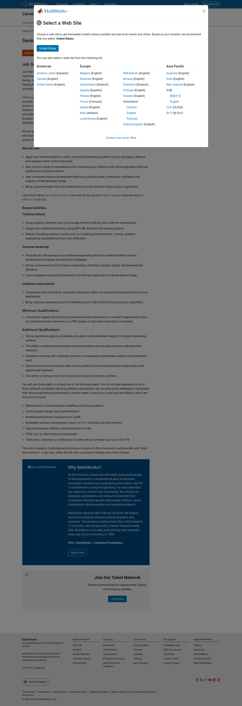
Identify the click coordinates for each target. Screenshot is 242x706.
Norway (128, 79)
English (131, 113)
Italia (83, 113)
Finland (84, 96)
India (169, 79)
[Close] (204, 11)
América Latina (46, 73)
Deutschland (88, 84)
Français (132, 118)
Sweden (128, 96)
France (84, 101)
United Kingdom (133, 124)
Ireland (84, 107)
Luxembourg (88, 118)
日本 (169, 107)
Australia (172, 73)
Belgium (85, 73)
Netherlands (130, 73)
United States (45, 84)
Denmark (85, 79)
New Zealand (174, 84)
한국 (169, 113)
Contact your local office (121, 137)
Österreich (129, 84)
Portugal (128, 90)
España (84, 90)
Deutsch (132, 107)
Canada (41, 79)
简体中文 (175, 96)
